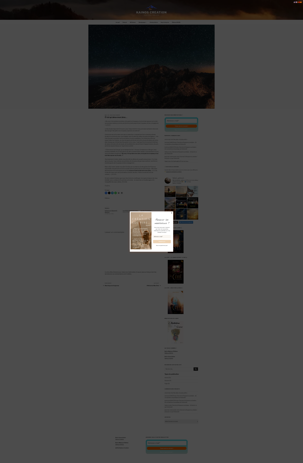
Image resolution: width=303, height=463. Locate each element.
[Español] (301, 2)
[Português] (299, 2)
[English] (295, 2)
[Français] (297, 2)
